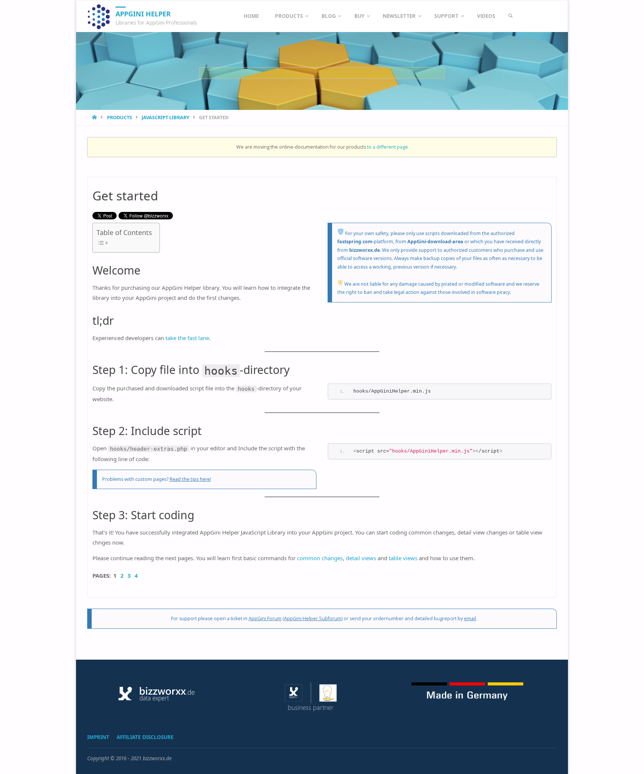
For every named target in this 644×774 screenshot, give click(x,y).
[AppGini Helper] (99, 16)
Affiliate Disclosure (145, 737)
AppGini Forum (265, 618)
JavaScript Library (165, 117)
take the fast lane (187, 338)
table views (403, 558)
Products (119, 117)
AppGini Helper (143, 13)
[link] (510, 16)
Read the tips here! (190, 479)
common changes (320, 558)
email (470, 618)
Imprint (98, 737)
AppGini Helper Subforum (312, 618)
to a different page (387, 147)
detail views (361, 558)
